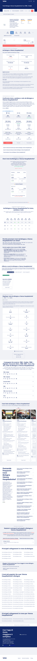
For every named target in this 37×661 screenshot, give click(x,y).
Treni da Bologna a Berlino (6, 589)
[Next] (33, 32)
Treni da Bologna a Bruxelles (7, 591)
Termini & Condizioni (25, 658)
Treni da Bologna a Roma (6, 554)
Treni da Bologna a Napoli (6, 556)
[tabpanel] (18, 282)
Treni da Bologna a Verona (6, 558)
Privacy (32, 658)
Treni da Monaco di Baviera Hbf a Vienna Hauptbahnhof (11, 604)
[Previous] (5, 219)
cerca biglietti (10, 57)
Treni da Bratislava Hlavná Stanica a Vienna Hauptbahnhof (12, 618)
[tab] (8, 35)
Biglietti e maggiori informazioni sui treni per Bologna (10, 569)
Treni (7, 625)
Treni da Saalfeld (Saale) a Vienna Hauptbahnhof (21, 598)
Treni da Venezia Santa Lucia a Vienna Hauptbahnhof (11, 606)
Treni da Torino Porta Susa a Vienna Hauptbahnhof (10, 608)
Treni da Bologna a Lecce (17, 556)
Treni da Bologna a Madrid (17, 587)
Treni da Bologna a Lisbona (28, 591)
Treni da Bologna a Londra (28, 579)
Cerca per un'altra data (18, 196)
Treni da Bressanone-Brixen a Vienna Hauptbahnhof (11, 620)
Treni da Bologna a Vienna (6, 594)
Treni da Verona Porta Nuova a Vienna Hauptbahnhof (22, 604)
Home (4, 625)
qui (28, 202)
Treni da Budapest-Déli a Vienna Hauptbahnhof (10, 598)
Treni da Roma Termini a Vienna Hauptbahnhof (10, 602)
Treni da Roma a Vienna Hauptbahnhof (19, 600)
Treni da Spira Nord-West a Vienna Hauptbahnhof (21, 596)
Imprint (19, 658)
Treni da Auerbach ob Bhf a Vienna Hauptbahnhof (10, 596)
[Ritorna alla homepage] (4, 1)
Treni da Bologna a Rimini (17, 554)
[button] (22, 11)
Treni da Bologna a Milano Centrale (30, 581)
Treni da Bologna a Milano (17, 552)
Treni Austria (11, 625)
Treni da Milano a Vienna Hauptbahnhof (9, 600)
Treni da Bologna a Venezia (17, 581)
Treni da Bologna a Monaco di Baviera (8, 552)
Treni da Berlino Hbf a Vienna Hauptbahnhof (20, 608)
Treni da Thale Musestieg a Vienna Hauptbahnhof (21, 594)
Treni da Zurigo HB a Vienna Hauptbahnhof (20, 606)
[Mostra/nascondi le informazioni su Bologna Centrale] (33, 542)
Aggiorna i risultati (18, 168)
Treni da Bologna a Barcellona (29, 587)
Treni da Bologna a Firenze (28, 552)
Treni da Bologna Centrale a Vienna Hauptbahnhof (21, 602)
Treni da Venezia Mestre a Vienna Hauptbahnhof (21, 620)
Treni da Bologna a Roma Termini (29, 556)
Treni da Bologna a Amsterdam (7, 587)
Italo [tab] (18, 407)
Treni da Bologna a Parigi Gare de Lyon (19, 585)
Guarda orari (10, 69)
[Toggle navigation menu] (33, 1)
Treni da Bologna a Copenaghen (18, 591)
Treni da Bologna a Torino (28, 554)
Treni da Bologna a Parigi (6, 581)
